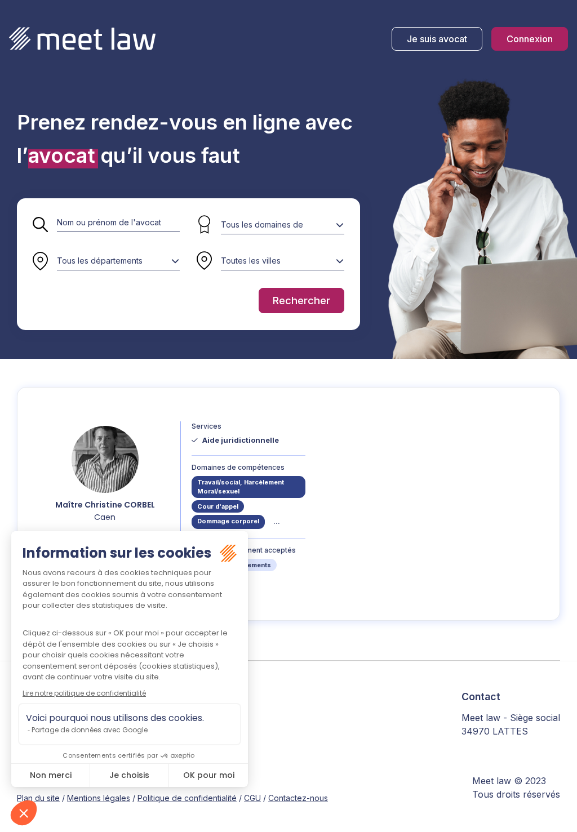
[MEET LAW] (82, 38)
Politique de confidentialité (187, 798)
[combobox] (118, 260)
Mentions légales (98, 798)
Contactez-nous (298, 798)
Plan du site (38, 798)
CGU (252, 798)
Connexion (530, 39)
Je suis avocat (437, 39)
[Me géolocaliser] (204, 261)
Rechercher (301, 300)
